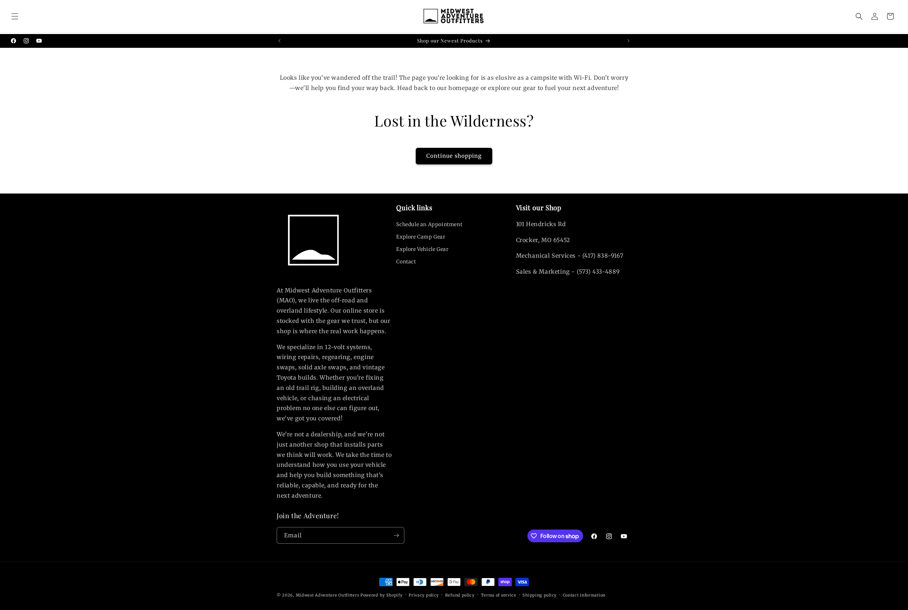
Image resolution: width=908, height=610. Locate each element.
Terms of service (498, 595)
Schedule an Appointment (429, 224)
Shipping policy (539, 595)
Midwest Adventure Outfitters (327, 595)
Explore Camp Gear (420, 237)
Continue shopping (454, 155)
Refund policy (460, 595)
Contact (406, 261)
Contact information (584, 595)
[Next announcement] (628, 40)
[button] (15, 16)
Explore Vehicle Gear (422, 249)
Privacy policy (424, 595)
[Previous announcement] (279, 40)
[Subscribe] (396, 535)
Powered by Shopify (381, 595)
